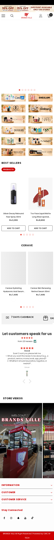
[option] (27, 53)
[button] (21, 440)
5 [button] (31, 90)
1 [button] (19, 90)
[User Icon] (40, 15)
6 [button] (34, 90)
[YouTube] (25, 518)
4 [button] (28, 90)
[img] (27, 338)
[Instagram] (11, 518)
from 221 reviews (25, 341)
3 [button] (25, 90)
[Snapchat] (18, 518)
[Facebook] (4, 518)
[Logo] (26, 15)
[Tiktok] (32, 518)
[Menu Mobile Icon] (3, 16)
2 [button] (22, 90)
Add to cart (13, 228)
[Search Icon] (15, 15)
